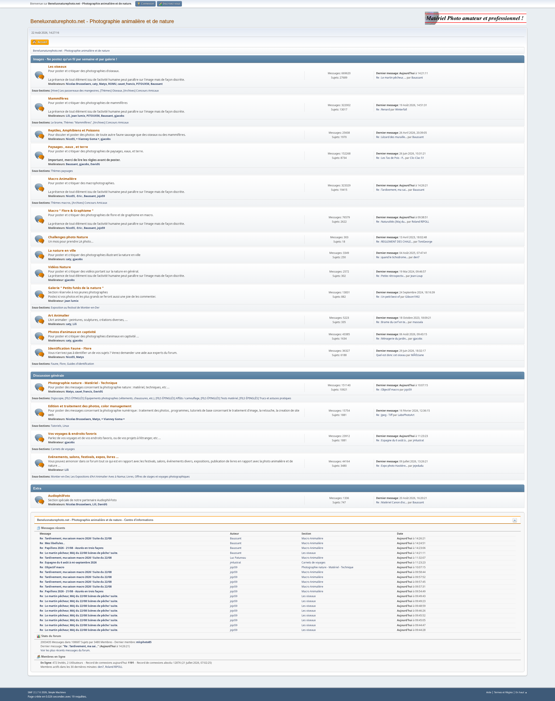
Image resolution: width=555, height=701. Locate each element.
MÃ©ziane (417, 355)
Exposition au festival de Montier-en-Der (75, 307)
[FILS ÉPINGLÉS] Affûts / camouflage (177, 398)
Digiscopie (57, 398)
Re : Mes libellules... (52, 543)
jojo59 (101, 196)
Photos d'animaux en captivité (72, 332)
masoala (418, 322)
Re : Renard (383, 109)
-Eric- (79, 196)
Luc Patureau (238, 558)
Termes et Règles (503, 692)
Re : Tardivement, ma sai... (392, 190)
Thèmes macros (60, 203)
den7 (416, 257)
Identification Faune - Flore (69, 348)
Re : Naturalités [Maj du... (391, 221)
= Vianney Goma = (87, 139)
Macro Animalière (62, 178)
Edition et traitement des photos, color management (89, 406)
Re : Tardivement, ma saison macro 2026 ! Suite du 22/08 (76, 538)
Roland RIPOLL (420, 221)
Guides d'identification (80, 364)
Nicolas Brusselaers (78, 84)
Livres (130, 476)
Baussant (157, 84)
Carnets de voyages (63, 449)
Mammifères (58, 98)
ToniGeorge (425, 241)
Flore (63, 364)
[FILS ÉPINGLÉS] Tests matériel (219, 398)
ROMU (112, 84)
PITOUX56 (142, 84)
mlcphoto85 (144, 642)
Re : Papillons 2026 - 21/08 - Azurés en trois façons (71, 548)
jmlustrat (418, 440)
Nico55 (70, 139)
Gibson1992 (412, 297)
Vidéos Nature (59, 267)
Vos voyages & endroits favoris (72, 433)
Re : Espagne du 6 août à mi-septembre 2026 (68, 562)
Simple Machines (57, 692)
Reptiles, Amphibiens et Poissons (74, 130)
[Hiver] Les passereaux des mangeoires (75, 90)
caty (95, 84)
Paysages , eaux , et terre (68, 146)
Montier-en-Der (60, 476)
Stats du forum (50, 636)
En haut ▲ (521, 692)
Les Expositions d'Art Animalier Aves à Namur (98, 476)
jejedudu (418, 466)
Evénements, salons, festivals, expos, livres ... (83, 457)
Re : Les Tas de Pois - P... (390, 158)
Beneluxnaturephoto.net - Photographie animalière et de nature (102, 21)
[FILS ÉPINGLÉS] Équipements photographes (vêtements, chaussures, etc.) (109, 398)
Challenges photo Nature (68, 237)
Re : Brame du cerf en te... (391, 322)
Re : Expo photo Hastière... (392, 466)
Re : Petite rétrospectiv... (390, 276)
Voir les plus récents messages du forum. (65, 650)
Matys (103, 84)
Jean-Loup (417, 276)
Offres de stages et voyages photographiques (162, 476)
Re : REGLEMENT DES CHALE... (394, 241)
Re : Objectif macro (387, 389)
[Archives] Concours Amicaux (141, 90)
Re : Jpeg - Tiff (384, 415)
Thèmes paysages (62, 171)
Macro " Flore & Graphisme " (70, 210)
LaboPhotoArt (406, 415)
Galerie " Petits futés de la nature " (76, 288)
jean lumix (78, 116)
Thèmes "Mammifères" (78, 122)
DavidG (95, 164)
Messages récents (52, 528)
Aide (488, 692)
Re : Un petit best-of (388, 297)
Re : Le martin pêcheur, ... (391, 77)
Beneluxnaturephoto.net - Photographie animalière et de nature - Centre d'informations (95, 520)
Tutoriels (56, 426)
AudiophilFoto (59, 495)
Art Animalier (58, 315)
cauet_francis (126, 84)
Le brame (56, 122)
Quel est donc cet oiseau (391, 355)
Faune (54, 364)
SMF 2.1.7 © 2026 (37, 692)
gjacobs (119, 116)
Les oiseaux (57, 66)
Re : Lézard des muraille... (391, 137)
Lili (68, 116)
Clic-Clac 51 (417, 158)
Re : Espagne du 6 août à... (392, 440)
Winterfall (401, 109)
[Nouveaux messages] (39, 75)
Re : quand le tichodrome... (392, 257)
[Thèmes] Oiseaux (111, 90)
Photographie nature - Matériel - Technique (82, 383)
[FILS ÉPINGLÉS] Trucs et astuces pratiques (265, 398)
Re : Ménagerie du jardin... (392, 338)
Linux (66, 426)
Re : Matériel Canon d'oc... (391, 502)
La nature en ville (62, 250)
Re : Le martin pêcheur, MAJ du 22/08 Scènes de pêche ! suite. (79, 553)
